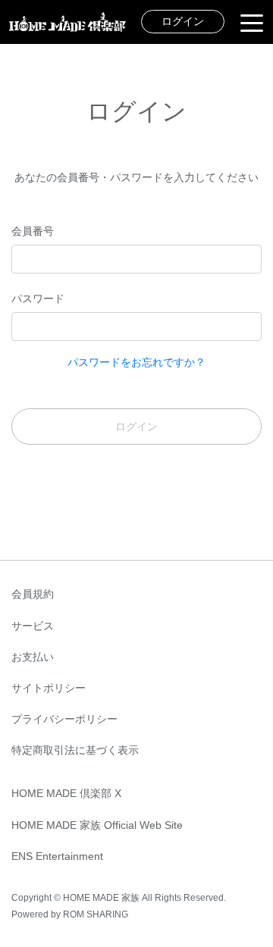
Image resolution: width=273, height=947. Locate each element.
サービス (32, 626)
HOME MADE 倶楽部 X (66, 793)
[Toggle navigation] (252, 22)
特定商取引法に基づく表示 (75, 750)
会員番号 (32, 231)
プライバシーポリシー (64, 719)
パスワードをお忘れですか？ (136, 362)
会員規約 (32, 594)
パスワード (37, 298)
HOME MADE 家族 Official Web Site (97, 825)
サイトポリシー (48, 688)
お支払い (32, 657)
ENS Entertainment (57, 856)
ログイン (183, 21)
